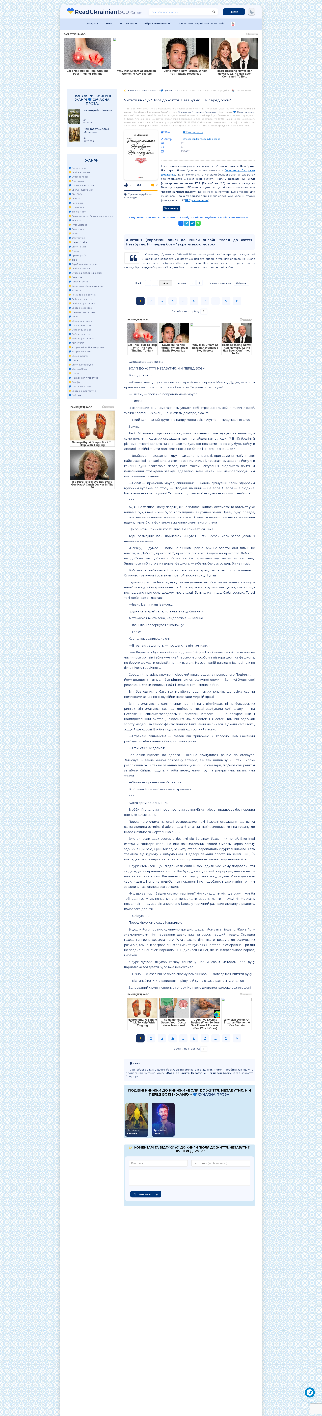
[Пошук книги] (213, 11)
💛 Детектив (75, 277)
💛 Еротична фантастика (82, 391)
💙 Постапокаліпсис (79, 386)
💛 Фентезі (74, 198)
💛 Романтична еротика (82, 294)
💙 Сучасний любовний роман (85, 272)
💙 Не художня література (83, 377)
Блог (109, 23)
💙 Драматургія (77, 255)
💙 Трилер (74, 360)
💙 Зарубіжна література (82, 264)
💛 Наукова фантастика (81, 312)
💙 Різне (73, 316)
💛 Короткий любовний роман (85, 286)
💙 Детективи (76, 229)
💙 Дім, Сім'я (75, 194)
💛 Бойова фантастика (81, 338)
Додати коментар (146, 1194)
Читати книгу (171, 208)
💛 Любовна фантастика (82, 303)
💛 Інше (72, 259)
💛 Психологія (76, 207)
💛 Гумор (73, 233)
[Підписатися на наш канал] (233, 24)
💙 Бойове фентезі (79, 334)
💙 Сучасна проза (78, 176)
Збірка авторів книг (157, 23)
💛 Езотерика (76, 181)
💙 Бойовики (75, 203)
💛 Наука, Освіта (77, 242)
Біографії (93, 23)
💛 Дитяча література (80, 364)
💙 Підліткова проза (79, 325)
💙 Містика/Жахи (77, 369)
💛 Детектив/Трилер (80, 329)
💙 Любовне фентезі (80, 299)
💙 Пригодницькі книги (81, 185)
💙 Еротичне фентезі (80, 307)
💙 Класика (74, 220)
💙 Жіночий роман (78, 281)
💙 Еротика (74, 290)
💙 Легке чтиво (77, 168)
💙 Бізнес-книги (77, 211)
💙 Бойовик (74, 395)
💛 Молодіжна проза (80, 321)
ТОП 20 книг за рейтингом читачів (200, 23)
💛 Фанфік (74, 382)
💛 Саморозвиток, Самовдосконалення (91, 216)
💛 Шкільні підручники (80, 189)
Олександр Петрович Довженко (197, 112)
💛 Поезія (73, 251)
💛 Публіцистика (77, 224)
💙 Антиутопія (76, 342)
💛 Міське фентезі (78, 356)
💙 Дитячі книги (77, 246)
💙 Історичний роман (80, 351)
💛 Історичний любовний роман (86, 347)
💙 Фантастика (76, 238)
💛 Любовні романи (79, 172)
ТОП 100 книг (129, 23)
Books (108, 11)
